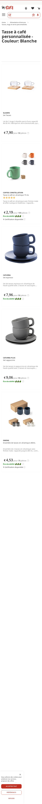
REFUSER (11, 798)
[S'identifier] (26, 9)
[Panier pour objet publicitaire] (39, 8)
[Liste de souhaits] (32, 9)
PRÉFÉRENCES (11, 792)
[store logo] (7, 8)
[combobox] (24, 15)
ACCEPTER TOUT (11, 786)
